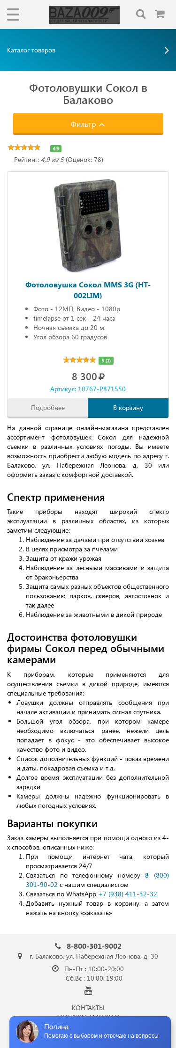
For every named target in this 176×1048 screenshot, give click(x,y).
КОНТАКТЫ (88, 1007)
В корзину (128, 407)
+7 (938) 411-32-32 (127, 893)
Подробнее (48, 407)
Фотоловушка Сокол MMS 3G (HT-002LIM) (88, 289)
